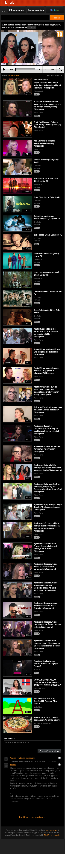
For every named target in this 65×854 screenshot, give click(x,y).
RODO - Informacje (52, 835)
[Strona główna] (8, 3)
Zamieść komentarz (49, 751)
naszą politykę (52, 830)
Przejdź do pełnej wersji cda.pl (32, 817)
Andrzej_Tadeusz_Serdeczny (22, 758)
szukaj (57, 17)
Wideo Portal (13, 75)
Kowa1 (13, 765)
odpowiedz (52, 761)
